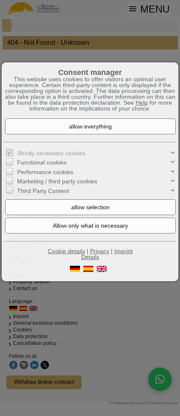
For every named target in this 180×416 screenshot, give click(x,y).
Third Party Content (43, 190)
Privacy (99, 251)
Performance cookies (45, 172)
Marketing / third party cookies (57, 181)
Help (142, 102)
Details (90, 257)
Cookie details (66, 251)
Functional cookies (42, 162)
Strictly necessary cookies (51, 153)
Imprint (123, 251)
